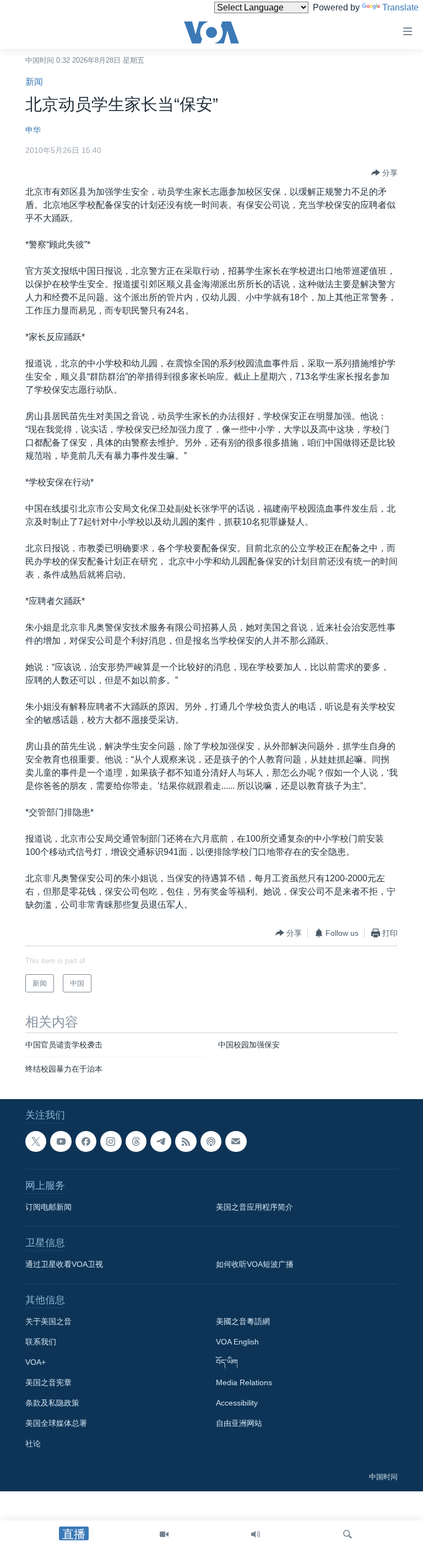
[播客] (210, 1141)
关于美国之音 (48, 1321)
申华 (33, 129)
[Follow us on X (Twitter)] (35, 1141)
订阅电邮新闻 (48, 1207)
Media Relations (244, 1382)
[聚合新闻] (185, 1141)
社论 (33, 1443)
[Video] (164, 1534)
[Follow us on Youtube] (60, 1141)
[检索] (347, 1534)
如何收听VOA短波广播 (255, 1264)
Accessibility (237, 1402)
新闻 (34, 81)
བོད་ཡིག (227, 1362)
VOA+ (35, 1362)
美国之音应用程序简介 (254, 1207)
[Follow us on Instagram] (110, 1141)
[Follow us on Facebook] (85, 1141)
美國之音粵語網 (243, 1321)
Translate (400, 7)
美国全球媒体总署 (56, 1423)
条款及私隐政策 (52, 1402)
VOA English (237, 1341)
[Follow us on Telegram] (160, 1141)
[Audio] (255, 1534)
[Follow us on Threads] (136, 1141)
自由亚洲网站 (239, 1423)
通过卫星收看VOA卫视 (64, 1264)
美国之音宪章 (48, 1382)
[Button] (384, 172)
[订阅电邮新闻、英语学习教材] (235, 1141)
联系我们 (40, 1341)
